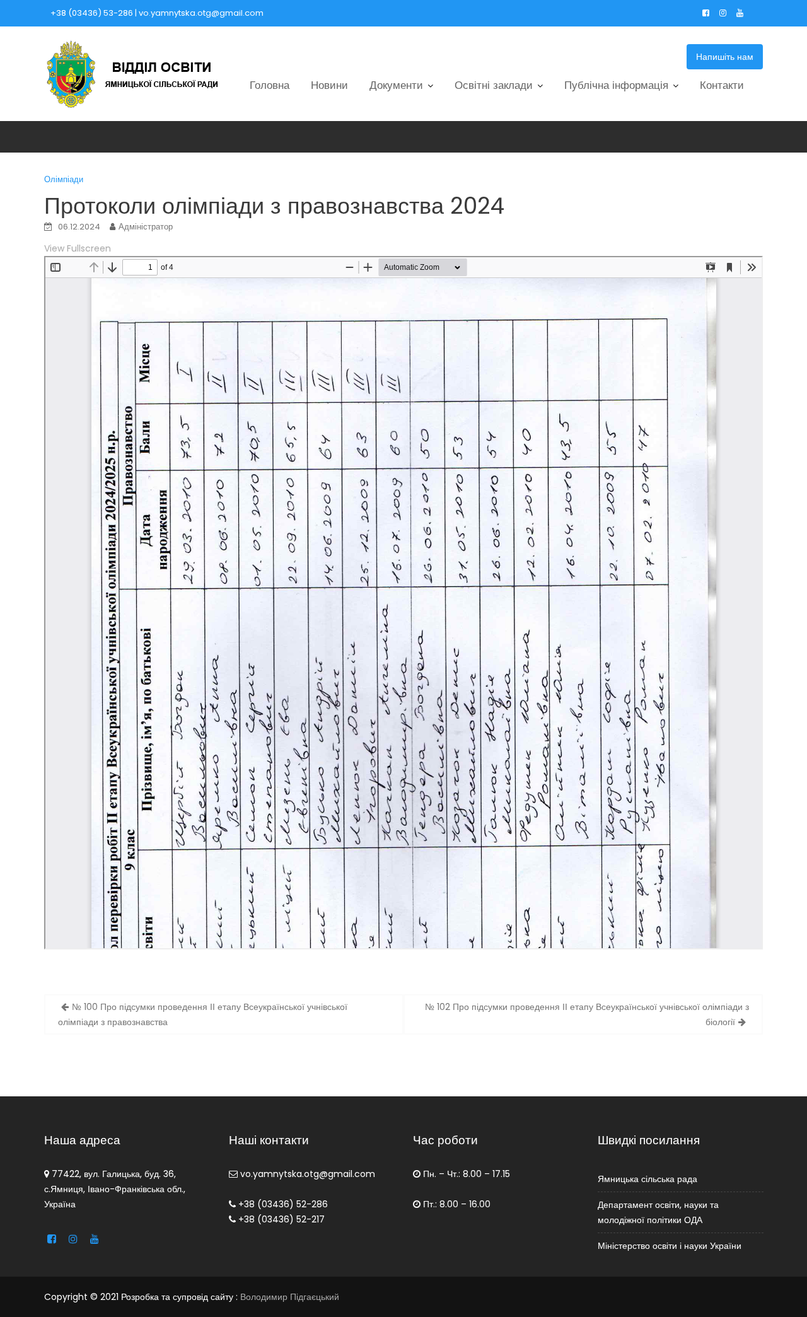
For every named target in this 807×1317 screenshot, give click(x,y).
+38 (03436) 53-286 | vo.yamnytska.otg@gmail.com (157, 13)
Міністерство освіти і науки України (669, 1245)
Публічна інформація (616, 85)
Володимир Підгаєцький (289, 1297)
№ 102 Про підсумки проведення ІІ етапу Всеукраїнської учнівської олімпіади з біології (587, 1014)
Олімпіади (63, 179)
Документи (396, 85)
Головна (269, 85)
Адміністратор (146, 227)
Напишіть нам (724, 56)
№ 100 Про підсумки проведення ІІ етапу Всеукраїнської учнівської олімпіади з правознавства (202, 1014)
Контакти (722, 85)
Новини (329, 85)
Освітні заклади (494, 85)
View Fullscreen (77, 248)
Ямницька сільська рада (647, 1178)
